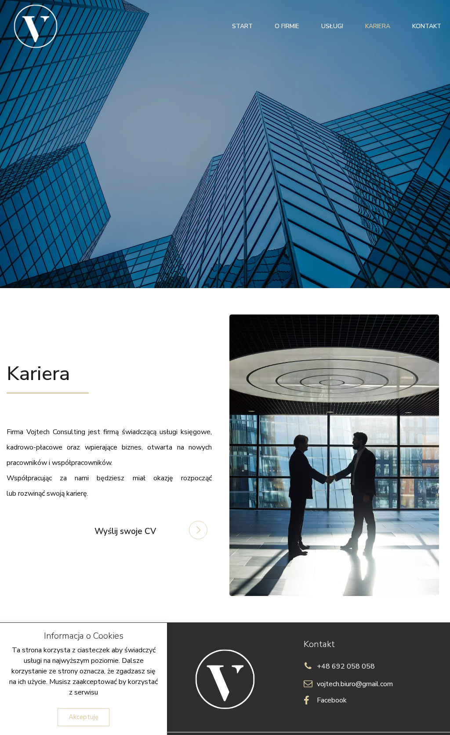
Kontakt (426, 26)
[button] (83, 717)
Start (242, 26)
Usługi (332, 26)
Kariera (377, 26)
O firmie (287, 26)
